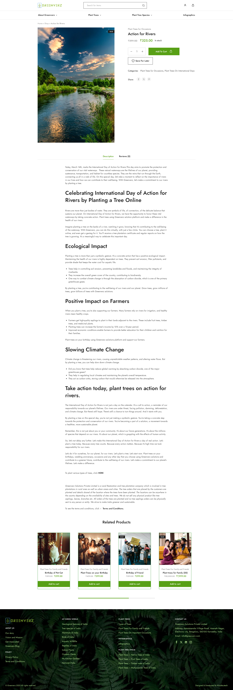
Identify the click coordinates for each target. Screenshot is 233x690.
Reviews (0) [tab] (124, 156)
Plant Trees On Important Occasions (135, 632)
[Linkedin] (186, 643)
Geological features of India (75, 624)
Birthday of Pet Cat (54, 572)
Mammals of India (70, 632)
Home (40, 23)
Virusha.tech (222, 685)
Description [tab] (108, 156)
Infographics (189, 15)
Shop (46, 23)
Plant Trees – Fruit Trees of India (133, 659)
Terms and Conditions (15, 661)
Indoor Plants (68, 649)
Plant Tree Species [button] (141, 15)
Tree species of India (71, 628)
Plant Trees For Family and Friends (54, 569)
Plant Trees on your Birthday (94, 572)
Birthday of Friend (134, 572)
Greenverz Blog (12, 646)
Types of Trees (125, 624)
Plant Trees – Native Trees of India (134, 654)
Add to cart (161, 51)
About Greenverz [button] (46, 15)
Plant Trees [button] (93, 15)
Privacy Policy (11, 657)
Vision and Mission (14, 637)
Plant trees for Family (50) (175, 572)
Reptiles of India (69, 645)
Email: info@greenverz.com (187, 635)
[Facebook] (176, 643)
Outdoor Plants (69, 654)
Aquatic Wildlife (69, 641)
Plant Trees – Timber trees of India (134, 663)
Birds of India (68, 637)
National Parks (68, 662)
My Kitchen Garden (70, 658)
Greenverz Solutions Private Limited (191, 624)
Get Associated (12, 641)
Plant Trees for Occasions (139, 29)
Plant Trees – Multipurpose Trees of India (137, 667)
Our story (9, 633)
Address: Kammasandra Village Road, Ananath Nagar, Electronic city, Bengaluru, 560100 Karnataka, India (200, 630)
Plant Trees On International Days (179, 70)
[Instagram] (190, 643)
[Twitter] (181, 643)
